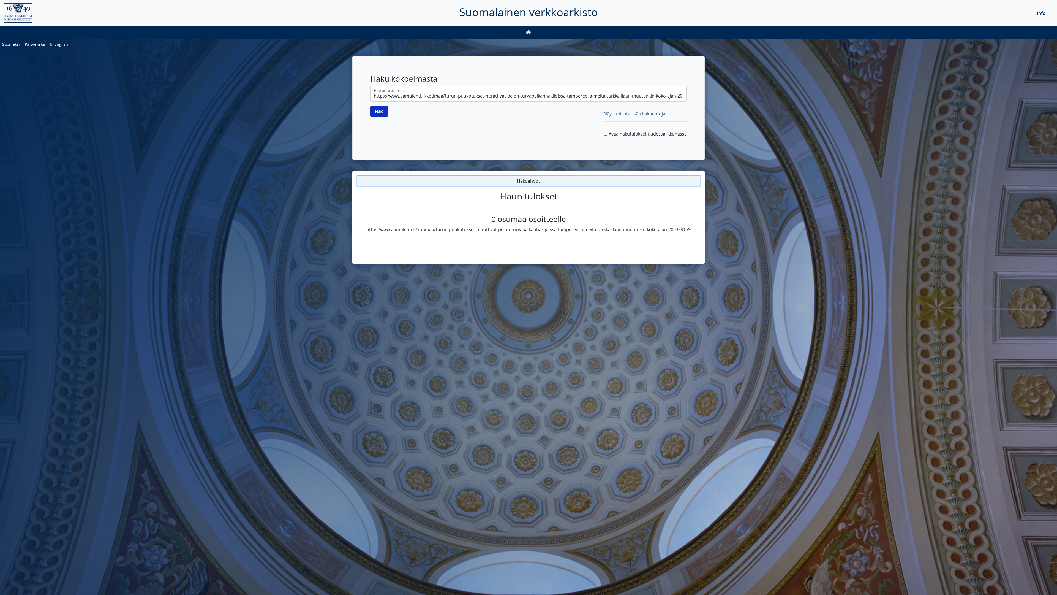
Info (1041, 13)
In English (59, 44)
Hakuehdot (528, 181)
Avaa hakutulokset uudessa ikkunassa (648, 134)
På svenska (35, 44)
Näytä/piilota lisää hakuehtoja (634, 114)
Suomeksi (11, 44)
